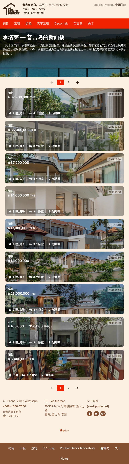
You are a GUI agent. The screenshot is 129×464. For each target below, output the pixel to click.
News (64, 458)
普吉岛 (77, 23)
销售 (6, 23)
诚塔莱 (56, 113)
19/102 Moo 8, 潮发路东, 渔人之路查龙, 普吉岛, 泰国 (64, 407)
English (98, 4)
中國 (118, 4)
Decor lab (61, 23)
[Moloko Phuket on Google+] (103, 413)
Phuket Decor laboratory (77, 448)
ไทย (124, 4)
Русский (109, 4)
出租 (17, 23)
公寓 (15, 375)
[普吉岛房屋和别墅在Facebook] (89, 413)
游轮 (29, 23)
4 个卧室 (38, 113)
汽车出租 (43, 23)
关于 (91, 23)
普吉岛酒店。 (31, 4)
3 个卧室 (38, 146)
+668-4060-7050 (34, 8)
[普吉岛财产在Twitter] (96, 413)
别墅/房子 (19, 113)
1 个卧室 (32, 375)
